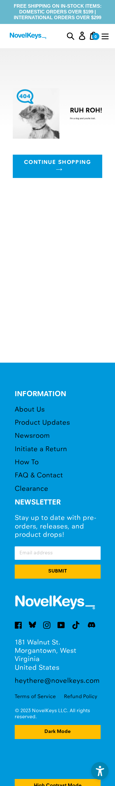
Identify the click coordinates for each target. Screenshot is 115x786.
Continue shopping (57, 163)
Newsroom (32, 436)
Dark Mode (57, 731)
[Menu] (105, 36)
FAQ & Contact (39, 475)
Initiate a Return (41, 449)
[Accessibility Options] (100, 771)
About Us (30, 409)
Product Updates (42, 423)
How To (27, 462)
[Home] (28, 36)
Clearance (31, 489)
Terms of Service (35, 696)
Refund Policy (80, 696)
